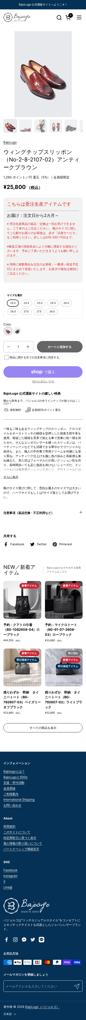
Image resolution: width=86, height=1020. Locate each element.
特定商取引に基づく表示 (19, 838)
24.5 (26, 303)
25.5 (53, 303)
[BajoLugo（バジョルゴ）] (16, 17)
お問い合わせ (12, 805)
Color (7, 324)
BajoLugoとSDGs (15, 777)
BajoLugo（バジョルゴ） (42, 1007)
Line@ (7, 887)
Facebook (10, 870)
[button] (59, 17)
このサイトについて (16, 832)
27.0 (26, 311)
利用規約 (9, 826)
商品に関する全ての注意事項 (27, 357)
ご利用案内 (10, 794)
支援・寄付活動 (13, 782)
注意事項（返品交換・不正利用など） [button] (28, 513)
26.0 (66, 303)
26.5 (13, 311)
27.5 (39, 311)
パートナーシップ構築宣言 (21, 849)
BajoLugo (10, 142)
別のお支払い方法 (43, 381)
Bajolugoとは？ (14, 771)
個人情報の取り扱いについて (22, 843)
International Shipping (19, 799)
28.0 (52, 311)
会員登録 (9, 788)
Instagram (10, 876)
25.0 (39, 303)
